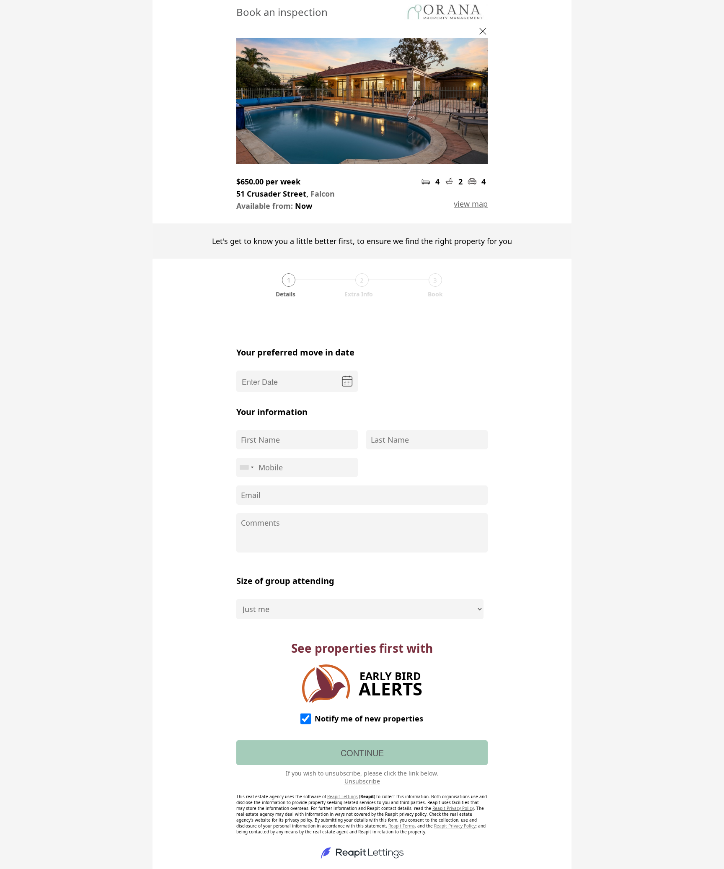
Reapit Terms (401, 826)
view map (471, 204)
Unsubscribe (362, 781)
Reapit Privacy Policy (453, 808)
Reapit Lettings (342, 796)
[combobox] (246, 467)
